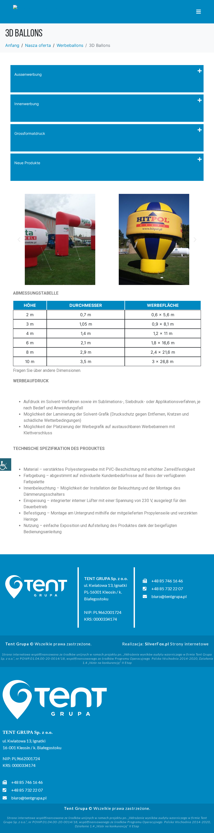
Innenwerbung (26, 103)
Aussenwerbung (28, 74)
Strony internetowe (177, 643)
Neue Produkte (27, 163)
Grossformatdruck (29, 133)
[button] (19, 239)
